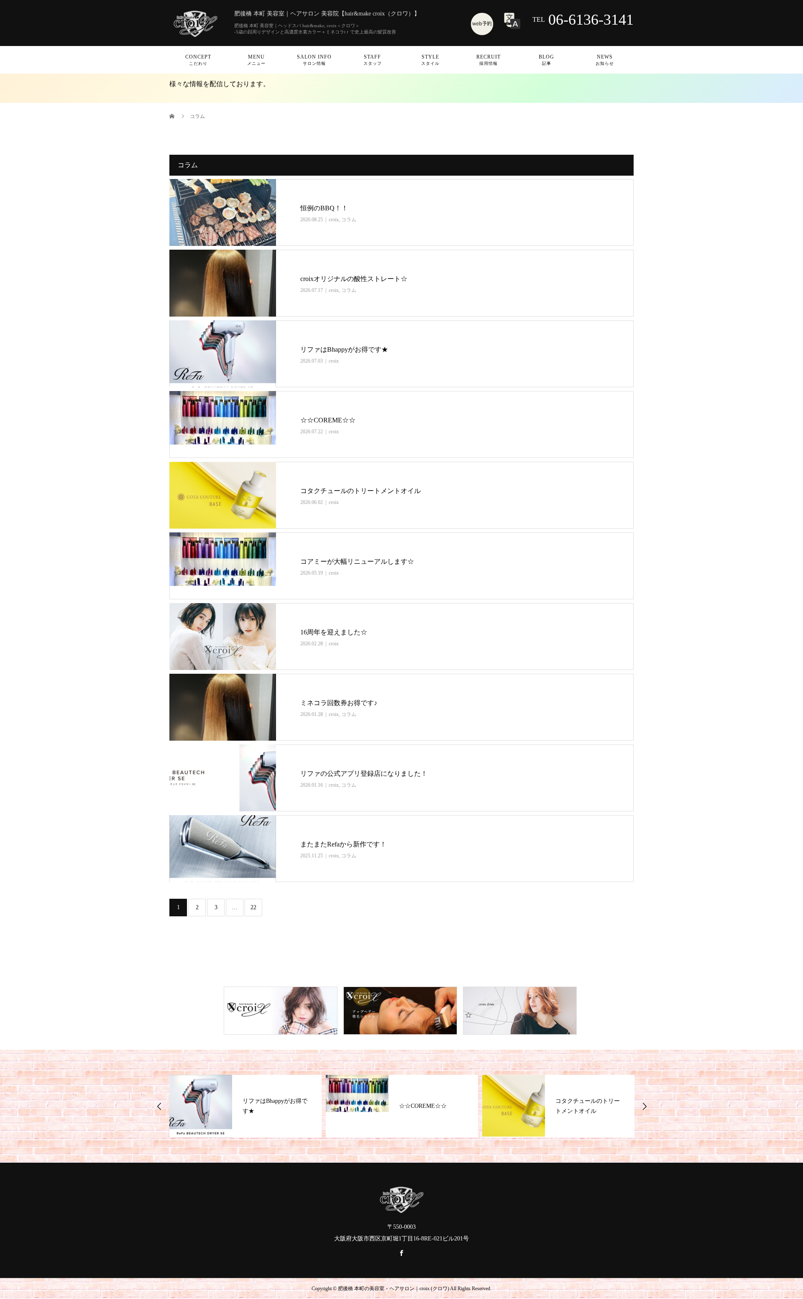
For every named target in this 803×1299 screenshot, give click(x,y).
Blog (546, 60)
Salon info (314, 60)
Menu (256, 60)
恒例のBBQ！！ (324, 208)
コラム (348, 219)
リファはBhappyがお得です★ (344, 349)
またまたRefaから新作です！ (343, 844)
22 (253, 907)
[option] (245, 1106)
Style (430, 60)
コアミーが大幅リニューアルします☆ (357, 561)
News (605, 60)
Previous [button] (159, 1106)
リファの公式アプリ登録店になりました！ (363, 773)
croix (334, 219)
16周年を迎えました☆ (333, 632)
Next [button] (644, 1106)
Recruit (488, 60)
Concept (198, 60)
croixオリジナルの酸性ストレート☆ (353, 278)
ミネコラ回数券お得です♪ (338, 702)
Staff (372, 60)
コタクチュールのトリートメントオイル (360, 490)
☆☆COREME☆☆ (327, 420)
